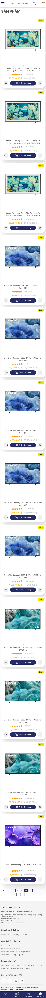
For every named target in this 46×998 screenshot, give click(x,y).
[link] (23, 40)
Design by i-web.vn (16, 989)
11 (30, 890)
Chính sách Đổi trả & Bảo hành (11, 949)
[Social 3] (15, 980)
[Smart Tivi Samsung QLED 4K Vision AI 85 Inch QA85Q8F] (40, 589)
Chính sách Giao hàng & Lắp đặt (12, 955)
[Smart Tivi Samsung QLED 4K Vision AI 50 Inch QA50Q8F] (40, 300)
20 (41, 890)
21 (18, 894)
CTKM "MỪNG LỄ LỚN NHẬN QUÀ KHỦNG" (15, 969)
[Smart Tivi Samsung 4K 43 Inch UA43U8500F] (40, 879)
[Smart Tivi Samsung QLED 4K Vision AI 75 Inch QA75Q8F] (40, 517)
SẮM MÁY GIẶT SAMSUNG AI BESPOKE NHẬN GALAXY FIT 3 (21, 966)
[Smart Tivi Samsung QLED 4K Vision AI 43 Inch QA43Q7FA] (40, 662)
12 (35, 890)
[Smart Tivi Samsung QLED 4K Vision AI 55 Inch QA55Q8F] (40, 372)
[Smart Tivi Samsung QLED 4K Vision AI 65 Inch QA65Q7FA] (40, 734)
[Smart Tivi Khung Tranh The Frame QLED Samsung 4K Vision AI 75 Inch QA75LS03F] (40, 228)
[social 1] (3, 980)
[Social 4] (22, 980)
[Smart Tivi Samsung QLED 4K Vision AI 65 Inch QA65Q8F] (40, 445)
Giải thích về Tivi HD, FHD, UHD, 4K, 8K (14, 935)
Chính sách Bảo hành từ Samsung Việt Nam (15, 952)
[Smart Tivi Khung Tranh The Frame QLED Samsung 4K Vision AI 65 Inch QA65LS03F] (40, 155)
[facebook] (9, 980)
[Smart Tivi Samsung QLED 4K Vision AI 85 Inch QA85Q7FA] (40, 807)
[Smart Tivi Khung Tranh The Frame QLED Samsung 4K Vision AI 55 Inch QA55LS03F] (40, 83)
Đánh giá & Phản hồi (8, 946)
